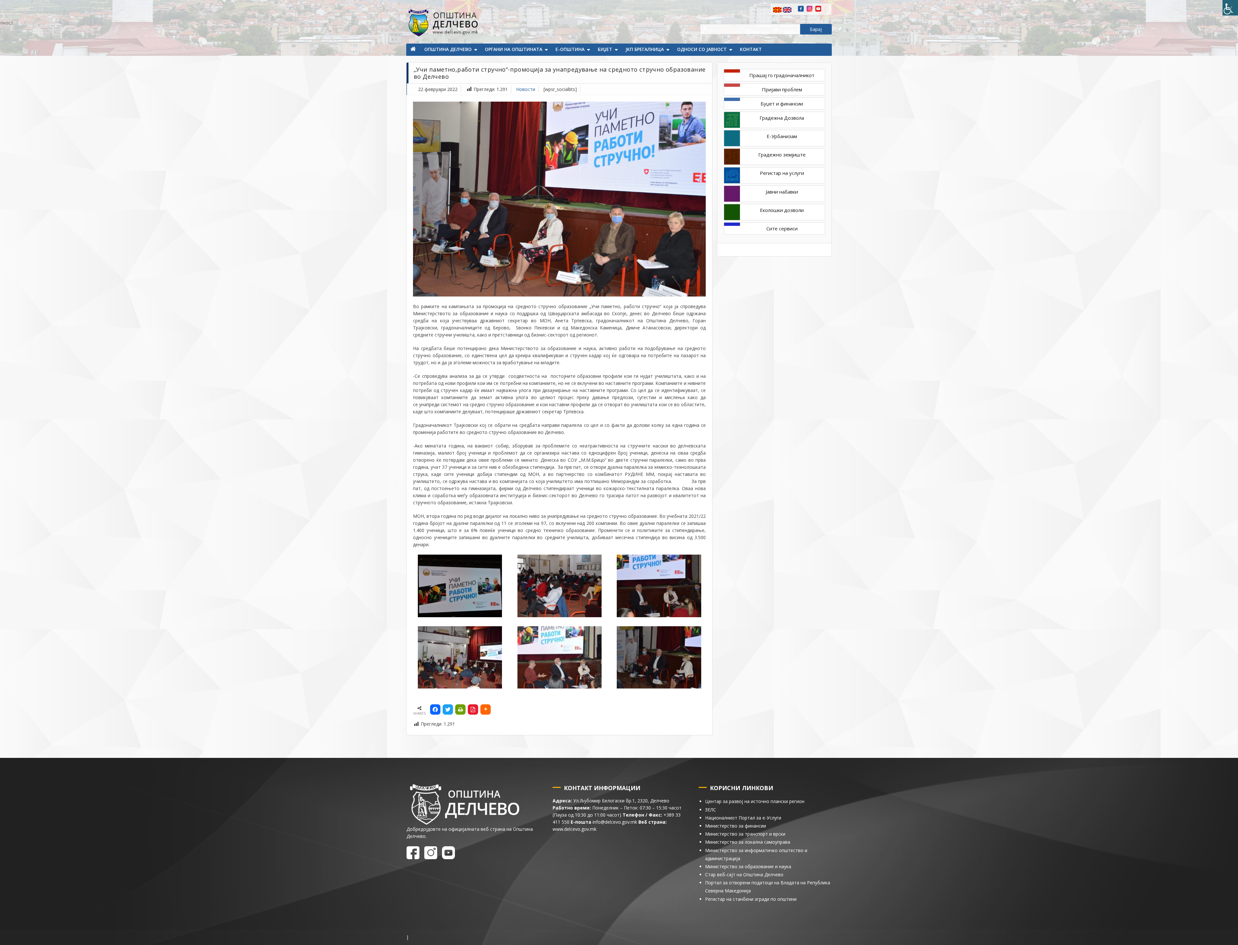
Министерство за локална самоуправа (747, 842)
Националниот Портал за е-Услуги (743, 818)
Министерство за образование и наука (748, 866)
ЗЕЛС (710, 810)
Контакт (751, 49)
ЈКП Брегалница (644, 49)
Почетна (413, 49)
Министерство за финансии (735, 826)
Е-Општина (570, 49)
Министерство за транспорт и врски (745, 834)
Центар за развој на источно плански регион (754, 801)
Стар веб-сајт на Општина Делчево (744, 874)
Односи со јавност (702, 49)
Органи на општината (513, 49)
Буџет (605, 49)
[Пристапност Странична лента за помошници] (1230, 7)
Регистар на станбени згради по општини (751, 899)
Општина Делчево (448, 49)
